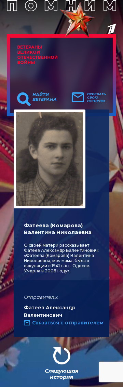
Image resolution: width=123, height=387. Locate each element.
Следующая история (61, 373)
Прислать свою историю (96, 97)
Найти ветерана (44, 97)
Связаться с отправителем (68, 323)
